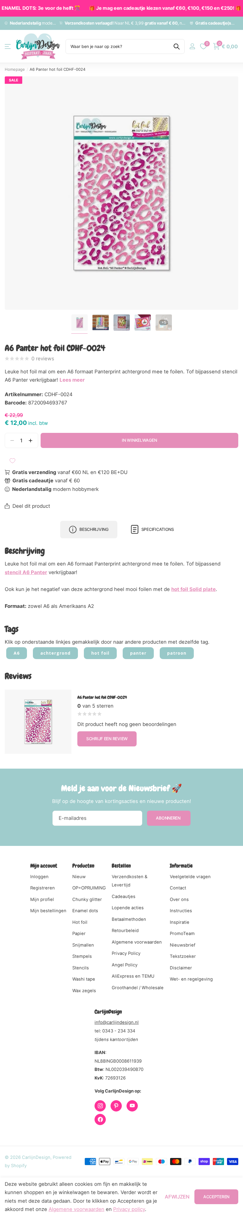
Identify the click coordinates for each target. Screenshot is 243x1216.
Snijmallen (83, 945)
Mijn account (43, 865)
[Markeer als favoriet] (12, 461)
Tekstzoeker (183, 956)
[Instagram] (100, 1105)
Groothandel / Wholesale (138, 987)
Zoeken (176, 46)
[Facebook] (100, 1119)
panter (138, 653)
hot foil (100, 653)
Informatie (181, 865)
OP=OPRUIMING (89, 888)
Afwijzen (177, 1197)
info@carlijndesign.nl (117, 1022)
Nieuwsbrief (182, 945)
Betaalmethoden (129, 919)
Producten (83, 865)
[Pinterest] (116, 1105)
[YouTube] (132, 1105)
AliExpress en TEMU (133, 976)
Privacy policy (129, 1209)
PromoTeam (182, 933)
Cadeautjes (123, 896)
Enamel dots (85, 910)
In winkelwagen (139, 440)
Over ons (179, 899)
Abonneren (168, 817)
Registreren (42, 888)
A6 (17, 653)
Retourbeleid (125, 930)
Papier (79, 933)
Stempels (82, 956)
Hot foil (79, 922)
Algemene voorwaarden (137, 942)
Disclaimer (181, 968)
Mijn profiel (42, 899)
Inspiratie (179, 922)
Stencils (80, 968)
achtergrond (55, 653)
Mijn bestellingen (48, 910)
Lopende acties (128, 907)
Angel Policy (125, 965)
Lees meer (72, 380)
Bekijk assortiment (8, 46)
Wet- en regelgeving (191, 979)
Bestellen (121, 865)
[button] (30, 440)
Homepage (15, 69)
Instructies (181, 910)
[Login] (192, 46)
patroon (176, 653)
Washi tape (83, 979)
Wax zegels (84, 990)
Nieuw (79, 876)
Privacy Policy (126, 953)
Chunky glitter (87, 899)
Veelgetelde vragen (190, 876)
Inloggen (39, 876)
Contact (178, 888)
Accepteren (216, 1196)
